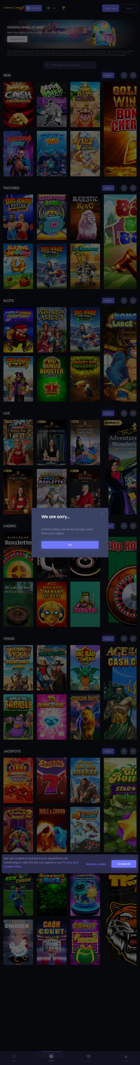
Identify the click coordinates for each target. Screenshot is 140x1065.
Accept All (124, 864)
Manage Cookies (96, 864)
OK (70, 545)
